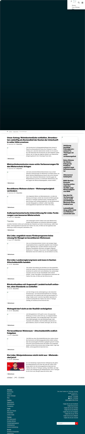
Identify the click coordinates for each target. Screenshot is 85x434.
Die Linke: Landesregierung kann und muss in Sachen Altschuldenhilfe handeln (31, 261)
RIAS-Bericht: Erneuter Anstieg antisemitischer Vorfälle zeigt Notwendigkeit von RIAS (69, 186)
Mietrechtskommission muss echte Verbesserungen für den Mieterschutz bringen (33, 165)
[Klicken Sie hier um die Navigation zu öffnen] (82, 2)
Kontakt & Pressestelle (13, 431)
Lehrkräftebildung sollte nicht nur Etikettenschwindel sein (69, 210)
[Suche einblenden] (79, 2)
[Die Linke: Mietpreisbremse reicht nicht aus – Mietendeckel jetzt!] (15, 366)
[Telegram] (20, 3)
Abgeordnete (15, 131)
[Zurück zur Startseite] (7, 131)
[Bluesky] (13, 3)
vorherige (9, 377)
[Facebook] (7, 3)
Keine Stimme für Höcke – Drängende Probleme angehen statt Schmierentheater (69, 165)
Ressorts (74, 5)
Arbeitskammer (11, 425)
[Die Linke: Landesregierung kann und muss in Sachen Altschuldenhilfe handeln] (15, 271)
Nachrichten (10, 391)
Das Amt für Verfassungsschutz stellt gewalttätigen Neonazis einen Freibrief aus (69, 199)
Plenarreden (10, 412)
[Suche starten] (76, 423)
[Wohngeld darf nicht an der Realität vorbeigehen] (15, 318)
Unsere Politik (10, 414)
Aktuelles (9, 389)
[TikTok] (18, 3)
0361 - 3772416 (74, 398)
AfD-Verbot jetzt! (11, 419)
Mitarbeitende (10, 404)
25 (19, 377)
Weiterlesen (11, 158)
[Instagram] (16, 3)
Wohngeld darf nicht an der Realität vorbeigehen (29, 309)
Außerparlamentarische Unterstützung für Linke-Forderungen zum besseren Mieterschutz (33, 214)
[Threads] (11, 3)
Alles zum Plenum (11, 410)
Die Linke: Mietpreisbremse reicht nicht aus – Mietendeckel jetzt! (33, 356)
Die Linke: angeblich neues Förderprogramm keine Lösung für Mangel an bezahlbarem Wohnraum (30, 236)
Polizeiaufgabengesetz (13, 423)
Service (9, 429)
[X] (9, 3)
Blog (73, 9)
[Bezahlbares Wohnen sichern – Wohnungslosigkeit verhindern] (15, 200)
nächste (22, 377)
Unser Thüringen (76, 7)
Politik (8, 408)
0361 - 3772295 (73, 396)
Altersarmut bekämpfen (68, 176)
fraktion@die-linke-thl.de (71, 400)
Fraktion (10, 131)
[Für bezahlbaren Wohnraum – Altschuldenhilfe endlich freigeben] (15, 342)
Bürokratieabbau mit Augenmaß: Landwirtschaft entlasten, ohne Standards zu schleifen (33, 285)
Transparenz (10, 406)
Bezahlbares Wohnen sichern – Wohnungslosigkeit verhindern (30, 189)
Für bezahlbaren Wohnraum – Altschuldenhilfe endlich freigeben (32, 332)
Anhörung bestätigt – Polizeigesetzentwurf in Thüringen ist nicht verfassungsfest (69, 151)
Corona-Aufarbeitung (12, 427)
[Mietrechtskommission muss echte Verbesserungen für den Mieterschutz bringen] (15, 175)
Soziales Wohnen (11, 421)
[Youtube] (22, 3)
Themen (9, 417)
